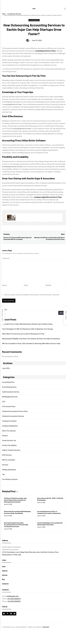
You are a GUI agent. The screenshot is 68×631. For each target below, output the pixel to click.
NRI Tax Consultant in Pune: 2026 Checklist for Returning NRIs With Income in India (31, 343)
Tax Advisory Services (10, 479)
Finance (5, 436)
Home (3, 566)
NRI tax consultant (8, 460)
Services (5, 465)
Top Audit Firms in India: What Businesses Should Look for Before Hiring (27, 324)
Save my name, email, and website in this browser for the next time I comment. (32, 295)
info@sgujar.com (13, 596)
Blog (3, 579)
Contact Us (5, 583)
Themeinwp (45, 627)
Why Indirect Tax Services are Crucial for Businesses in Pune (23, 334)
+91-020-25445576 (14, 601)
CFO (3, 402)
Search (4, 310)
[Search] (65, 8)
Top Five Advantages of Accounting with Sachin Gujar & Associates (50, 523)
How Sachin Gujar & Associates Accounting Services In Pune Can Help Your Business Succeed (16, 524)
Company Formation (9, 421)
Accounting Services (34, 20)
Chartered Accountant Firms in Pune (15, 411)
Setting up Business (9, 470)
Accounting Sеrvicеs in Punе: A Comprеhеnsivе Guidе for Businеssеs (49, 512)
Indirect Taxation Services (11, 450)
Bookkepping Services (10, 397)
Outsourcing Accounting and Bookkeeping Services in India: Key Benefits (17, 512)
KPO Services (7, 455)
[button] (34, 9)
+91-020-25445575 (14, 599)
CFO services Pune (8, 406)
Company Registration (10, 426)
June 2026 (6, 368)
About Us (4, 570)
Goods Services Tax (9, 440)
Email (26, 285)
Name (5, 285)
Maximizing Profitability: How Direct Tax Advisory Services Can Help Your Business (31, 339)
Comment (6, 258)
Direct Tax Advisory (9, 431)
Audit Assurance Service (10, 392)
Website (48, 285)
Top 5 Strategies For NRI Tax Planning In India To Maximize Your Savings (27, 329)
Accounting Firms (8, 382)
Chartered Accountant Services (13, 416)
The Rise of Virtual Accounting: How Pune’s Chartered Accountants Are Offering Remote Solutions (15, 500)
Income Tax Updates (9, 445)
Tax (3, 474)
